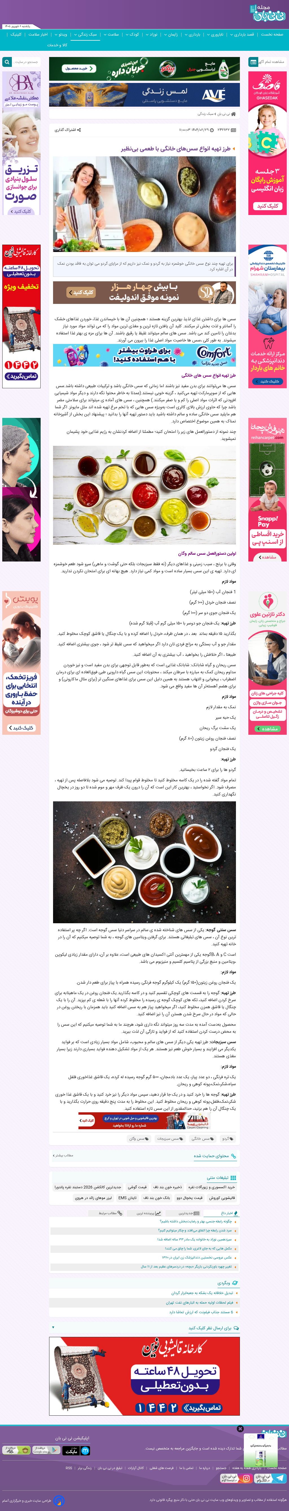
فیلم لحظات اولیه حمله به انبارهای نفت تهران (199, 1303)
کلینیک (16, 35)
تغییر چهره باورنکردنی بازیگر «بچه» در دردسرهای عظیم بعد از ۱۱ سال (186, 1266)
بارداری (194, 35)
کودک (134, 35)
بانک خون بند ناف (156, 1198)
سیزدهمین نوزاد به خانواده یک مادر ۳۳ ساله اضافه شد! (194, 1239)
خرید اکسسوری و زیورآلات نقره (212, 1187)
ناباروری (217, 35)
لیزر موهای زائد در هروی (93, 1198)
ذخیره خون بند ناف (167, 1187)
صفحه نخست (272, 35)
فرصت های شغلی (162, 1468)
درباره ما (204, 1468)
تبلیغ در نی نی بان (110, 1468)
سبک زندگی (87, 35)
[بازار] (16, 1450)
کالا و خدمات (57, 45)
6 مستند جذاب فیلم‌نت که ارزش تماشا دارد (201, 1312)
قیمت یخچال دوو (189, 1198)
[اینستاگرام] (236, 1483)
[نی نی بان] (268, 13)
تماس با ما (186, 1468)
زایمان (173, 35)
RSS (69, 1468)
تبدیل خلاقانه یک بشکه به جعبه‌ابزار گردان (202, 1293)
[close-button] (240, 1429)
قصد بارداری (244, 35)
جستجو (221, 1468)
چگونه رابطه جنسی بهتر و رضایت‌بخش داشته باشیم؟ (196, 1221)
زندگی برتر (85, 1468)
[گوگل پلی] (46, 1450)
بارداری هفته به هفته (246, 1468)
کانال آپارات (136, 1468)
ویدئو (63, 35)
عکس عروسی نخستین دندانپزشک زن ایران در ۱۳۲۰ (197, 1257)
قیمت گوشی (137, 1187)
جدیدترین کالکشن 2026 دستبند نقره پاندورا (88, 1187)
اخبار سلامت (38, 35)
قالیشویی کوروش (222, 1198)
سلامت (113, 35)
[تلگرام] (270, 1483)
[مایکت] (76, 1451)
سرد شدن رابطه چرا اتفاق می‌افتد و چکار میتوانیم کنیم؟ (195, 1230)
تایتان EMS (128, 1198)
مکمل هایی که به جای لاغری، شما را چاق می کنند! (198, 1248)
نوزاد (153, 35)
